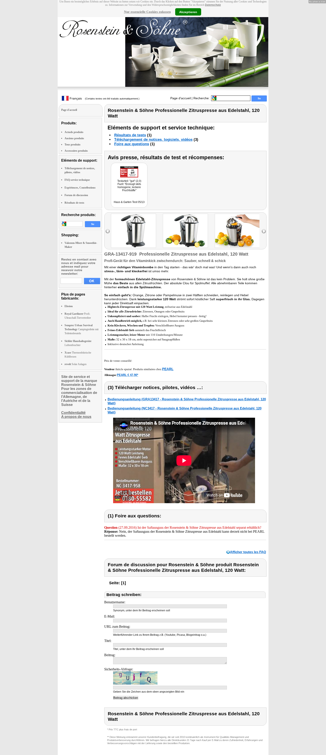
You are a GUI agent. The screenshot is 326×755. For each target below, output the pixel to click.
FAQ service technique (77, 179)
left (108, 231)
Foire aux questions (131, 144)
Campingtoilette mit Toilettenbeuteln (81, 329)
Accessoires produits (76, 150)
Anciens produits (74, 138)
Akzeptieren (188, 12)
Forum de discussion (76, 195)
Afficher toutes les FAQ (248, 552)
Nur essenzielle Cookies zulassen (147, 12)
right (264, 231)
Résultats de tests (74, 202)
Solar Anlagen (75, 364)
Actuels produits (74, 132)
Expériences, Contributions (80, 187)
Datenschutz (213, 4)
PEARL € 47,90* (127, 375)
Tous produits (73, 144)
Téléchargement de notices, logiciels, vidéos (153, 139)
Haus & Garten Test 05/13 (129, 202)
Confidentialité (73, 413)
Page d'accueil (180, 98)
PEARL (167, 369)
